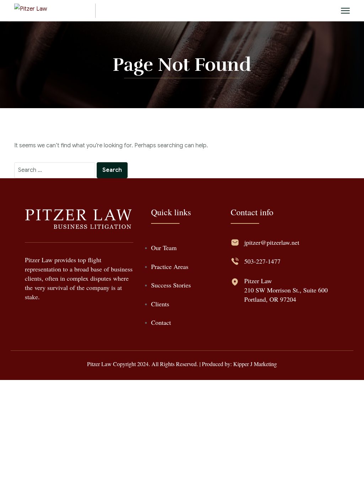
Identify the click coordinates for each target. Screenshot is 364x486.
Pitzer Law (258, 280)
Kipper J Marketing (255, 364)
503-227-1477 (262, 261)
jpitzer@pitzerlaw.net (271, 242)
